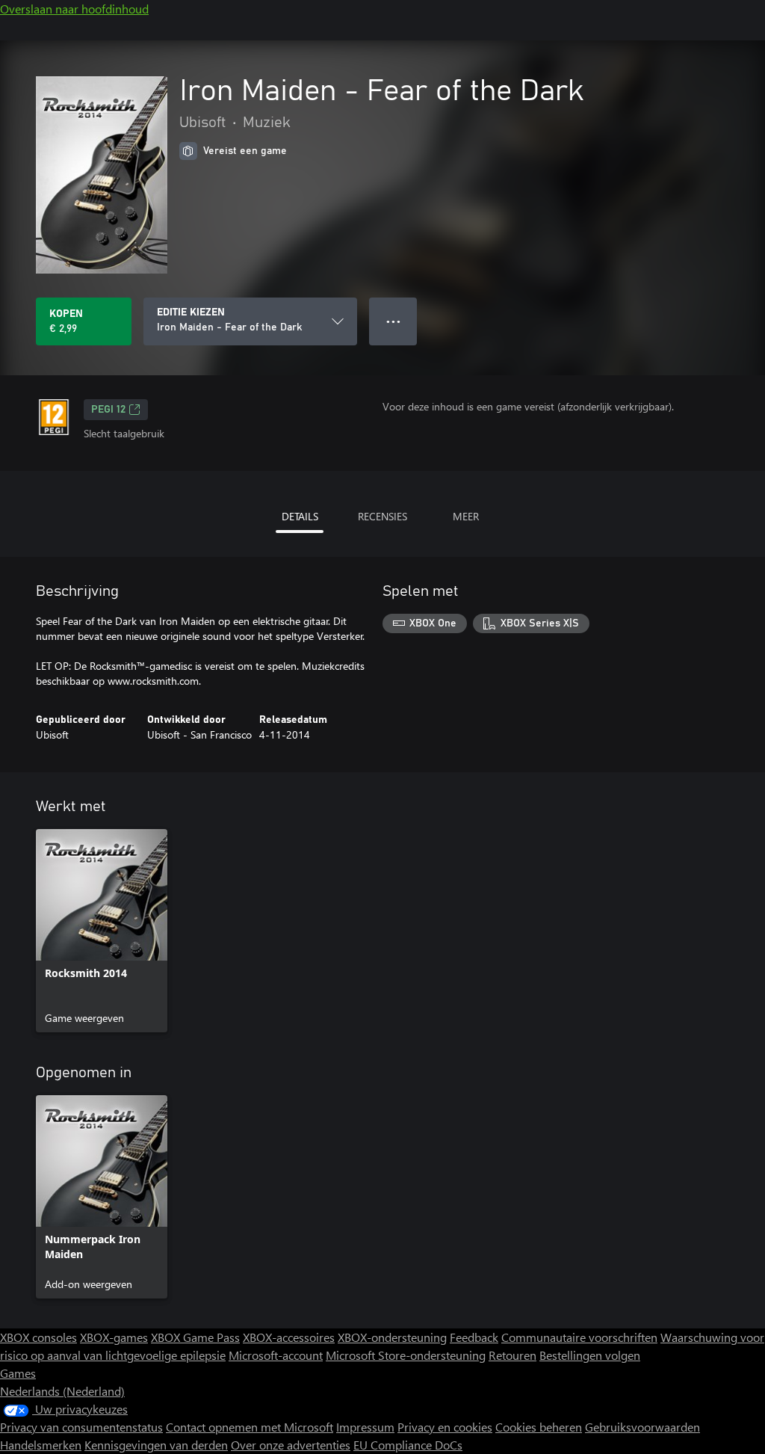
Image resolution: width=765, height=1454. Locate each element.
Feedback (474, 1337)
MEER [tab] (466, 516)
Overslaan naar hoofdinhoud (74, 8)
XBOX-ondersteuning (392, 1337)
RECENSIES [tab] (382, 516)
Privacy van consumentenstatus (81, 1427)
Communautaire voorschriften (579, 1337)
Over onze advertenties (290, 1445)
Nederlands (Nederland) (62, 1391)
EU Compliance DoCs (407, 1445)
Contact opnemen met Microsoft (249, 1427)
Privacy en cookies (444, 1427)
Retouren (512, 1355)
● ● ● (393, 321)
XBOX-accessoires (289, 1337)
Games (18, 1373)
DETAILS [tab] (300, 516)
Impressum (365, 1427)
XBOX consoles (38, 1337)
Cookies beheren (538, 1427)
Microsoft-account (276, 1355)
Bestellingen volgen (589, 1355)
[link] (101, 930)
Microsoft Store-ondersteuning (406, 1355)
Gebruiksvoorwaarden (642, 1427)
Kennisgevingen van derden (156, 1445)
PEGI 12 (108, 409)
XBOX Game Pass (195, 1337)
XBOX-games (114, 1337)
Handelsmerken (40, 1445)
